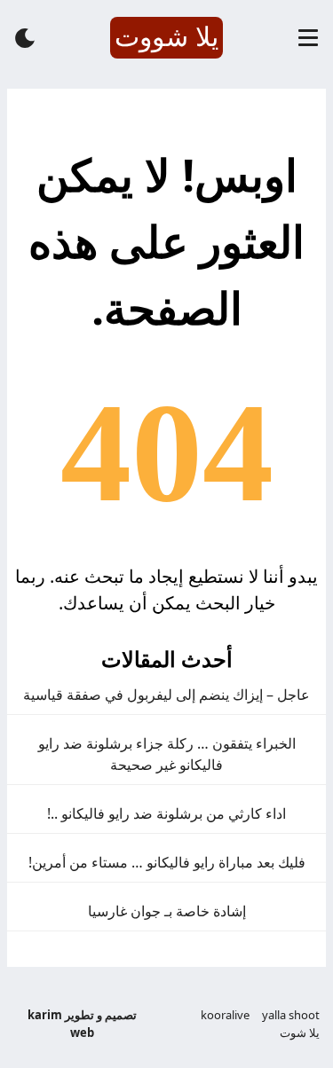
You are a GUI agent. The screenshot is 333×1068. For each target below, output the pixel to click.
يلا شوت (300, 1033)
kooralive (225, 1015)
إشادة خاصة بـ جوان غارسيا (167, 911)
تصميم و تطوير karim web (82, 1024)
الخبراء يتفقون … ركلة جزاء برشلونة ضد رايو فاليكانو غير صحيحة (167, 754)
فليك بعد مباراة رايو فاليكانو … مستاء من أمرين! (166, 862)
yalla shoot (291, 1015)
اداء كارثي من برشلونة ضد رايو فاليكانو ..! (166, 813)
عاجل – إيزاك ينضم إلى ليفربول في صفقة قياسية (166, 694)
